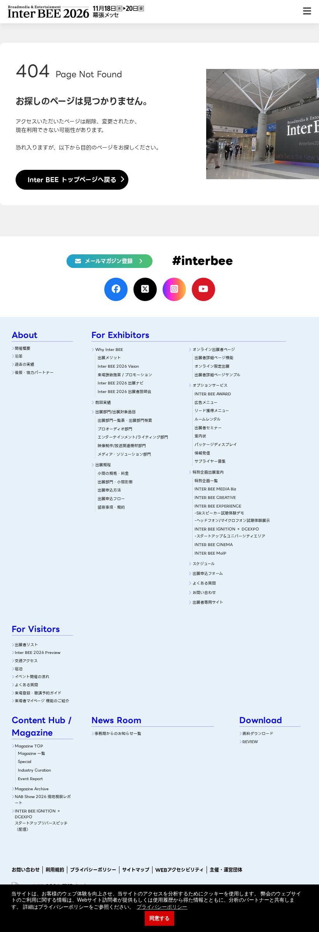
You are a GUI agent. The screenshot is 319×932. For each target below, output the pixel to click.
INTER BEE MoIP (210, 553)
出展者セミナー (208, 428)
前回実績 (103, 402)
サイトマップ (135, 870)
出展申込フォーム (208, 573)
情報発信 (202, 453)
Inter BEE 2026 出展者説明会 (124, 392)
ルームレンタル (208, 419)
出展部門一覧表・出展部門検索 (125, 420)
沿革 (19, 356)
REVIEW (250, 742)
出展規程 (103, 465)
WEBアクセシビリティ (179, 870)
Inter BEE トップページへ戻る (72, 180)
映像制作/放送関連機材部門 (122, 446)
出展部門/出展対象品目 (115, 412)
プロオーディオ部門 (115, 429)
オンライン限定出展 (212, 366)
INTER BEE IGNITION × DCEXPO (227, 529)
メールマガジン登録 (109, 261)
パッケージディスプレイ (216, 445)
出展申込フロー (111, 499)
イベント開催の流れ (32, 677)
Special (24, 762)
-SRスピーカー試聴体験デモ (219, 513)
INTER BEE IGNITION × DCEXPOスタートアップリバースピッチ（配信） (41, 820)
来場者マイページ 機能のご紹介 (42, 701)
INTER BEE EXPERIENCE (218, 506)
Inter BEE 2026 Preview (37, 652)
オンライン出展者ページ (214, 349)
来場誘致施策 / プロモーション (125, 375)
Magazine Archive (32, 789)
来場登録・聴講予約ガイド (38, 693)
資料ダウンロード (257, 733)
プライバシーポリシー (93, 870)
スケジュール (204, 564)
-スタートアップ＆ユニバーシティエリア (230, 536)
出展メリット (109, 358)
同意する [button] (159, 918)
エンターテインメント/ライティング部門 (133, 437)
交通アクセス (26, 661)
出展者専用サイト (208, 602)
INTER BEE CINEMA (214, 545)
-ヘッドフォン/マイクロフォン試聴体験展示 (232, 520)
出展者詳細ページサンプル (217, 375)
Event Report (30, 779)
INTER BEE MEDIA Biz (215, 489)
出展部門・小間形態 (115, 482)
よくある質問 (204, 583)
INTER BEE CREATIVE (215, 497)
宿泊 (19, 669)
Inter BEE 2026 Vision (118, 366)
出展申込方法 (109, 490)
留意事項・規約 (111, 507)
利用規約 (55, 870)
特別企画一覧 (206, 481)
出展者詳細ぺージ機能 (214, 358)
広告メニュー (206, 402)
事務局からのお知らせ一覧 (118, 733)
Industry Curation (34, 770)
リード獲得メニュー (212, 411)
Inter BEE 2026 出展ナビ (121, 383)
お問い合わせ (204, 592)
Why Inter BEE (109, 349)
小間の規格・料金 (113, 473)
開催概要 (22, 348)
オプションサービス (210, 385)
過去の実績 (24, 364)
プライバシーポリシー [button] (162, 907)
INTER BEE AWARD (213, 394)
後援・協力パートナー (34, 372)
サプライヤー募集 (210, 461)
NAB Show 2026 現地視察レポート (43, 800)
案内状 (200, 436)
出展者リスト (26, 645)
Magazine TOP (29, 746)
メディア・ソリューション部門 (124, 454)
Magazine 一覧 (31, 753)
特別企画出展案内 (208, 472)
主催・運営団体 (226, 870)
